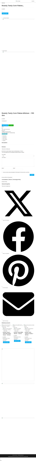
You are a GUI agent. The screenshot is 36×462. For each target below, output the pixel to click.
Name (3, 168)
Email (14, 168)
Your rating (4, 154)
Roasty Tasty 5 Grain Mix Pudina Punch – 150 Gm (7, 334)
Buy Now (11, 125)
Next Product (5, 50)
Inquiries (4, 140)
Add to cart (5, 13)
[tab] (18, 136)
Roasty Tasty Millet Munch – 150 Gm (18, 333)
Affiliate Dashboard (21, 455)
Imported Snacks (8, 131)
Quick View (4, 327)
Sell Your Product (15, 455)
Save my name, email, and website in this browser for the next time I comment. (16, 172)
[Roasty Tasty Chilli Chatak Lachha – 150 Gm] (18, 34)
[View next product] (7, 50)
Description (4, 135)
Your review (4, 157)
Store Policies (5, 139)
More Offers (5, 138)
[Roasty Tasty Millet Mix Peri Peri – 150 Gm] (18, 67)
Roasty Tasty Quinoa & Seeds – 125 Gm (29, 334)
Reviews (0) (5, 137)
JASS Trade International (6, 129)
